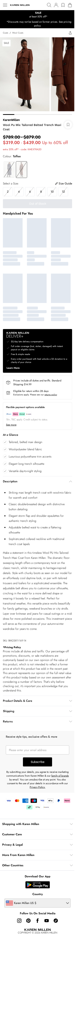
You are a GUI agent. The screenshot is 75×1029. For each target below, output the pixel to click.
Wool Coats (17, 32)
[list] (37, 14)
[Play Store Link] (37, 884)
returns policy (50, 394)
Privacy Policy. (37, 787)
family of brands (60, 776)
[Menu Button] (5, 5)
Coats (5, 32)
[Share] (70, 33)
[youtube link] (46, 920)
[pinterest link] (28, 920)
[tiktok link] (56, 920)
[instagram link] (19, 920)
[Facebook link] (37, 920)
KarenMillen (11, 120)
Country (37, 894)
